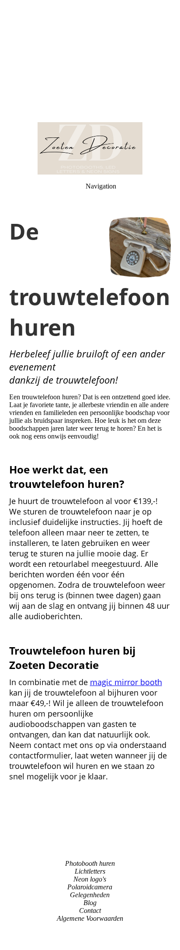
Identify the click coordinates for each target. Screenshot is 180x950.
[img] (90, 61)
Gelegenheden (90, 895)
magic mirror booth (126, 682)
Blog (90, 902)
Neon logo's (89, 879)
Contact (90, 910)
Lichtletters (90, 871)
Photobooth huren (90, 863)
